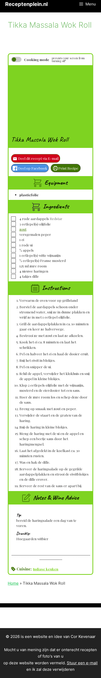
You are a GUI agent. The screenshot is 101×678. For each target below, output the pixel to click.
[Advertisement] (50, 97)
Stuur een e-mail (82, 662)
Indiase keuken (45, 569)
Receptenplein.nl (26, 4)
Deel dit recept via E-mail (38, 158)
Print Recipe (67, 168)
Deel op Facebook (32, 168)
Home (13, 583)
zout (22, 229)
